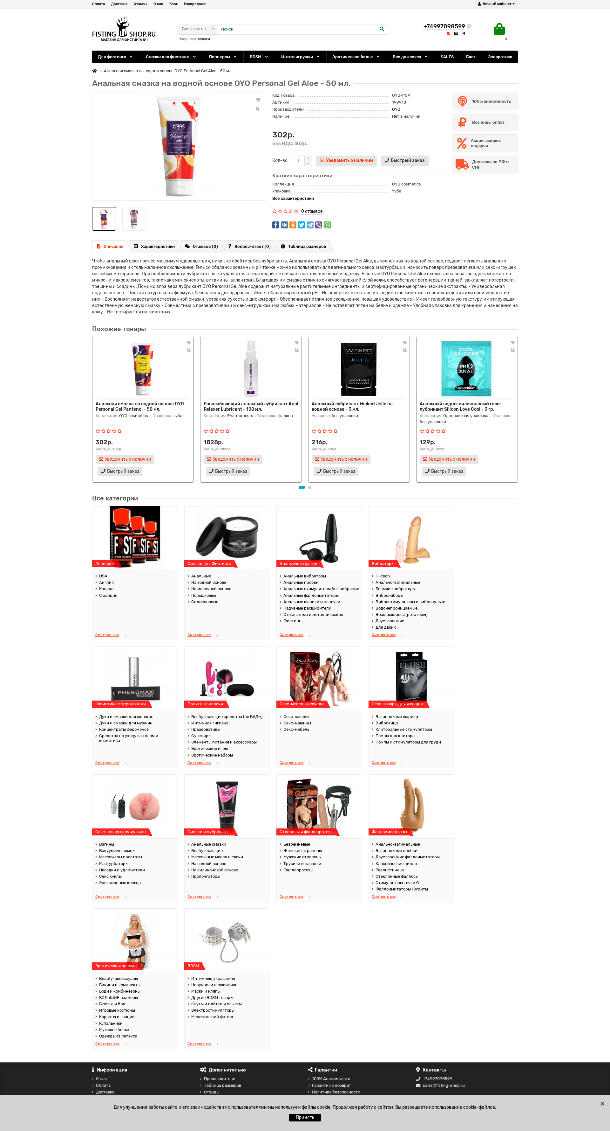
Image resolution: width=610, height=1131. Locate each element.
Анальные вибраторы (304, 576)
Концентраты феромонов (124, 729)
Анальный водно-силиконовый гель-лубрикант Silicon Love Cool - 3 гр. (460, 406)
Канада (106, 588)
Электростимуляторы (212, 1010)
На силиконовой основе (214, 870)
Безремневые (296, 844)
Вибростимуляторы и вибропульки (410, 601)
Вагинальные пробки (396, 850)
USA (103, 576)
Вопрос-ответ (252, 246)
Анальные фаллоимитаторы (311, 595)
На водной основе (208, 582)
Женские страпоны (302, 850)
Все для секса (407, 56)
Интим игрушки (297, 56)
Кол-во (280, 160)
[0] (499, 29)
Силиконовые (204, 601)
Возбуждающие (207, 850)
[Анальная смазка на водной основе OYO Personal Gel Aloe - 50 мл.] (179, 147)
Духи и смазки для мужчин (125, 723)
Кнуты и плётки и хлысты (216, 1004)
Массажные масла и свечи (217, 857)
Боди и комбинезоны (119, 991)
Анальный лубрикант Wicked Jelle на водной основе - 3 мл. (352, 406)
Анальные (201, 576)
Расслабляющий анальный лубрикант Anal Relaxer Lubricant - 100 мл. (251, 406)
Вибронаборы (389, 595)
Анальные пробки (301, 582)
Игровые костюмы (117, 1010)
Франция (108, 595)
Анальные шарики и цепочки (311, 601)
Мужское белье (114, 1029)
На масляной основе (211, 588)
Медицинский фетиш (212, 1016)
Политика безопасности (336, 1092)
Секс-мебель (296, 729)
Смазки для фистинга (168, 56)
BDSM (256, 56)
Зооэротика (500, 56)
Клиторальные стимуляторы (404, 729)
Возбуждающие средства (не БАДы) (226, 716)
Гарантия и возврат (331, 1085)
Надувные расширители (307, 608)
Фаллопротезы (298, 870)
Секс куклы (110, 876)
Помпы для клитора (395, 735)
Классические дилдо (396, 863)
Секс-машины (297, 723)
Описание (114, 246)
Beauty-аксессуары (118, 978)
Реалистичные (390, 870)
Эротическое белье (353, 56)
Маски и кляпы (205, 991)
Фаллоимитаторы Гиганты (402, 889)
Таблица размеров (307, 246)
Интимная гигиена (209, 723)
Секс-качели (296, 716)
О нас (158, 4)
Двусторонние (390, 620)
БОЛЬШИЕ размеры (118, 997)
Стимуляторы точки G (397, 882)
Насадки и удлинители (122, 870)
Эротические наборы (212, 755)
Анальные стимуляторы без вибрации (321, 588)
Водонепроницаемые (396, 608)
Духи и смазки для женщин (126, 716)
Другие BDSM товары (212, 997)
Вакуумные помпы (117, 850)
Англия (106, 582)
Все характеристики (293, 198)
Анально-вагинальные (398, 582)
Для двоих (386, 627)
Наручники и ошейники (214, 984)
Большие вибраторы (396, 588)
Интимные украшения (213, 978)
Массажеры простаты (120, 857)
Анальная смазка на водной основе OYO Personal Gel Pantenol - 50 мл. (140, 406)
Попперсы (220, 56)
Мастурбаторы (113, 863)
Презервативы (205, 729)
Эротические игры (209, 748)
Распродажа (195, 4)
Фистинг (292, 620)
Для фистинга (112, 56)
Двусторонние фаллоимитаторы (408, 857)
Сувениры (201, 735)
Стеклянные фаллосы (397, 876)
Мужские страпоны (302, 857)
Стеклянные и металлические (313, 614)
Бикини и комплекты (119, 984)
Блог (173, 4)
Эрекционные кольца (120, 882)
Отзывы (140, 4)
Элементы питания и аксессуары (224, 742)
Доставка (119, 4)
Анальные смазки (208, 844)
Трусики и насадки (302, 863)
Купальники (111, 1023)
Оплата (98, 4)
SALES (447, 56)
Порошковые (203, 595)
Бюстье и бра (112, 1004)
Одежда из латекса (118, 1036)
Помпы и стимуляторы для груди (408, 742)
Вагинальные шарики (397, 716)
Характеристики (158, 246)
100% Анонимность (331, 1078)
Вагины (106, 844)
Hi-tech (383, 576)
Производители (219, 1078)
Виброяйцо (387, 723)
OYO (396, 109)
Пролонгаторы (205, 876)
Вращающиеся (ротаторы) (401, 614)
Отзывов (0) (205, 246)
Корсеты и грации (117, 1016)
